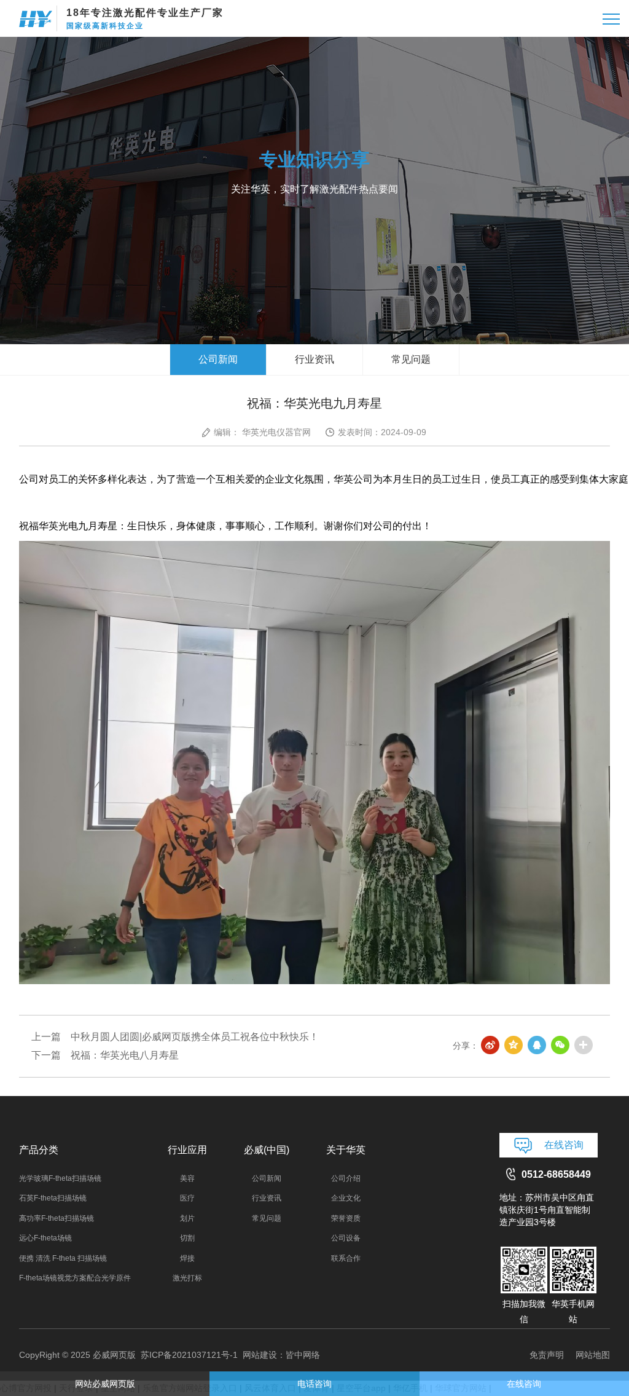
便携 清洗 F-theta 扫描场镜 (63, 1258)
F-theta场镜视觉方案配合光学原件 (75, 1278)
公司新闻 (218, 359)
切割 (187, 1238)
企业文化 (346, 1198)
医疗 (187, 1198)
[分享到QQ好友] (537, 1045)
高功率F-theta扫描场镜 (56, 1218)
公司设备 (346, 1238)
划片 (187, 1218)
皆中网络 (303, 1355)
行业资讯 (314, 359)
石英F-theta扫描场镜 (53, 1198)
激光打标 (187, 1278)
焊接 (187, 1258)
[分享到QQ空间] (514, 1045)
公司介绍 (346, 1178)
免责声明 (546, 1355)
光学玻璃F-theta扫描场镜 (60, 1178)
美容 (187, 1178)
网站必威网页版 (105, 1384)
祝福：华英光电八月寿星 (125, 1055)
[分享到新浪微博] (491, 1045)
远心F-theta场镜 (45, 1238)
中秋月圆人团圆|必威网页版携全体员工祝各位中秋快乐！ (195, 1036)
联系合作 (346, 1258)
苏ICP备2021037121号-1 (189, 1355)
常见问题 (411, 359)
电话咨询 (314, 1384)
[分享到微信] (561, 1045)
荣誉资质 (346, 1218)
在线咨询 (564, 1145)
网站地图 (593, 1355)
